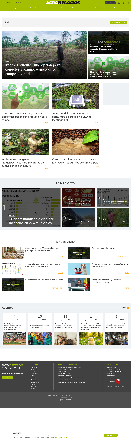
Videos (115, 8)
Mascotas (29, 8)
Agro (46, 122)
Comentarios (87, 8)
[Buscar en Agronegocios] (128, 3)
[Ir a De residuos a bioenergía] (79, 253)
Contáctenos (62, 371)
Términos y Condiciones (65, 376)
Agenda (98, 8)
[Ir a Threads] (19, 368)
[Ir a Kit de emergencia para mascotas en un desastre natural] (79, 269)
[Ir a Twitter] (6, 368)
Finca (56, 8)
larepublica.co (111, 367)
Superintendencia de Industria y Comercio (71, 382)
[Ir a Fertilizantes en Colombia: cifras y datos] (13, 284)
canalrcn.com (111, 373)
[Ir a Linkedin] (10, 368)
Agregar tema (119, 22)
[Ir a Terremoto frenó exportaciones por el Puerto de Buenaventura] (13, 269)
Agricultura (17, 8)
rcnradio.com (111, 376)
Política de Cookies (64, 380)
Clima (37, 8)
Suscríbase (110, 3)
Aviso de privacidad (64, 373)
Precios (106, 8)
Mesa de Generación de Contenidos (69, 367)
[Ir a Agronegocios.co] (12, 364)
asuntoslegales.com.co (114, 369)
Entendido (110, 435)
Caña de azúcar (123, 256)
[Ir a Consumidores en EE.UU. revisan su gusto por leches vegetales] (13, 253)
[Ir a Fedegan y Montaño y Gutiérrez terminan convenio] (79, 284)
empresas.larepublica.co (115, 371)
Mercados (65, 8)
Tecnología (47, 8)
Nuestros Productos (64, 369)
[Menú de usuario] (118, 3)
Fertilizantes (57, 288)
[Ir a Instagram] (15, 368)
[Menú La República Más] (123, 3)
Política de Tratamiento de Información (70, 378)
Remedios (75, 8)
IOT (97, 165)
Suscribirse (7, 378)
